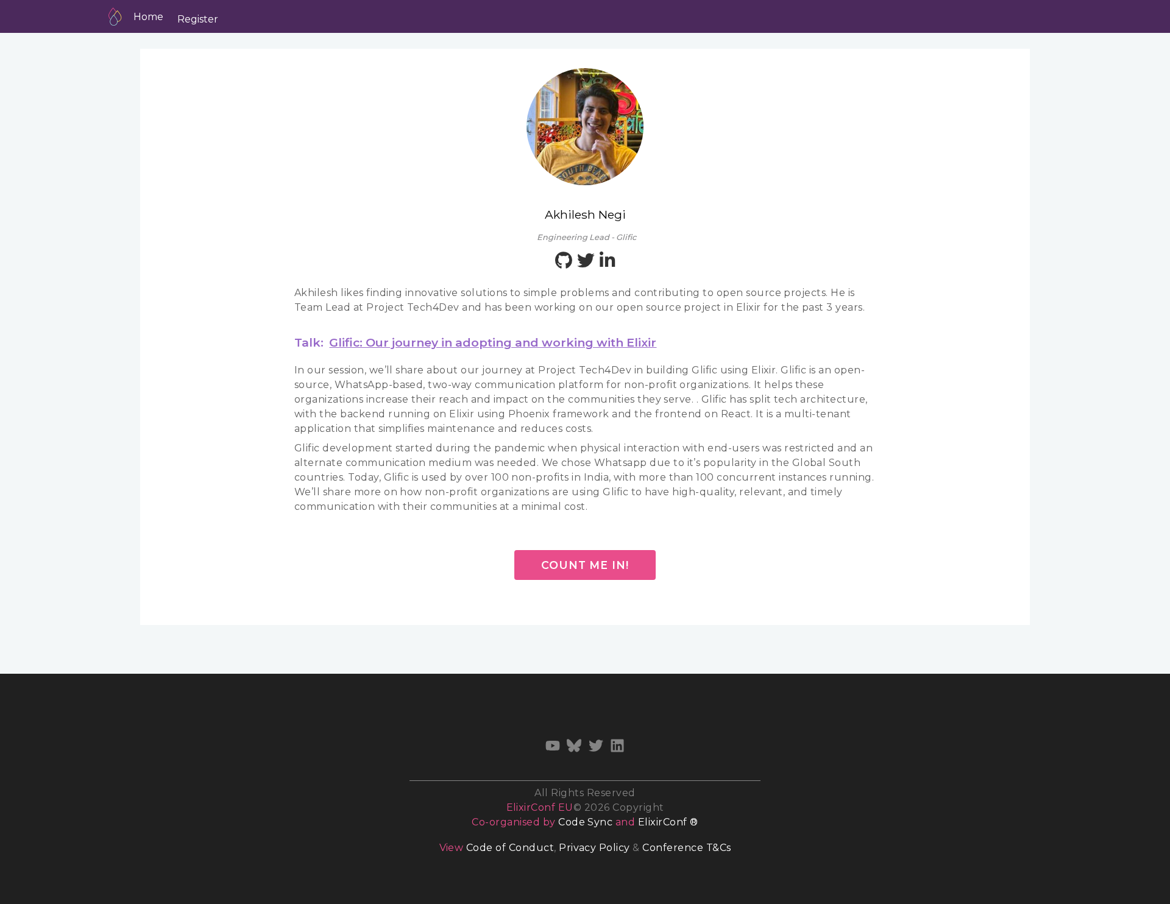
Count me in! (585, 565)
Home (148, 17)
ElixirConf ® (668, 822)
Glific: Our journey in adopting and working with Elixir (492, 342)
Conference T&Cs (686, 847)
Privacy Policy (594, 847)
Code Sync (585, 822)
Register (197, 19)
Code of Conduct (510, 847)
